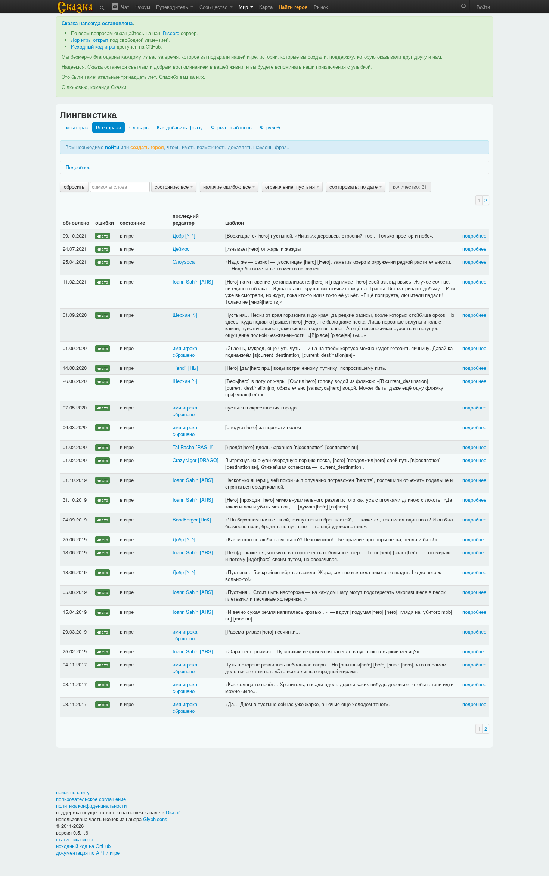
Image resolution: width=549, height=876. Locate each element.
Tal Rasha (183, 447)
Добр (178, 235)
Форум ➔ (270, 127)
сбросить (74, 186)
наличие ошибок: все (227, 186)
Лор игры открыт (89, 39)
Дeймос (181, 248)
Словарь (139, 127)
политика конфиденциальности (91, 805)
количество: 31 (410, 186)
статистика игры (74, 839)
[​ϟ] (194, 314)
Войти (483, 6)
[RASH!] (205, 447)
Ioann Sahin (185, 281)
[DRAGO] (208, 460)
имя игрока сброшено (185, 351)
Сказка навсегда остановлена (97, 23)
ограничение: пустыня (290, 186)
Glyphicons (155, 819)
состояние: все (172, 186)
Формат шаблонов (231, 127)
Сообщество (214, 6)
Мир (244, 6)
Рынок (321, 6)
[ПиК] (205, 519)
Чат (124, 6)
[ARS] (206, 281)
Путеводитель (173, 6)
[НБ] (193, 367)
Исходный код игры (93, 46)
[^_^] (190, 235)
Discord (171, 33)
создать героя (147, 147)
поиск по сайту (73, 792)
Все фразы (108, 127)
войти (112, 147)
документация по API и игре (88, 852)
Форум (142, 6)
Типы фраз (75, 127)
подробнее (474, 235)
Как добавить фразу (180, 127)
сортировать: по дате (354, 186)
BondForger (185, 519)
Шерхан (181, 314)
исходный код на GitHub (83, 845)
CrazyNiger (184, 460)
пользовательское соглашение (91, 798)
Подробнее (78, 167)
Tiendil (180, 367)
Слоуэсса (184, 261)
